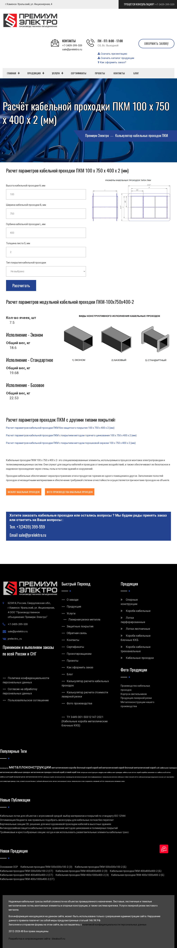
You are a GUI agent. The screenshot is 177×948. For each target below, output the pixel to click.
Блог (70, 674)
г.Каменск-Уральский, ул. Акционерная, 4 (28, 4)
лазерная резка (19, 777)
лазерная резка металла (110, 777)
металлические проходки (41, 772)
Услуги (71, 613)
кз (156, 772)
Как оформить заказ (80, 667)
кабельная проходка (168, 768)
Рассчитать (21, 285)
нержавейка (170, 777)
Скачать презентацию (113, 53)
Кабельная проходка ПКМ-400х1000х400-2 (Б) (137, 875)
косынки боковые (30, 781)
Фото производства (79, 703)
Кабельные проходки (140, 658)
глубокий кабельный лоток (44, 781)
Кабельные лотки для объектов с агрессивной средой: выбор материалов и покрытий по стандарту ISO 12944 (62, 815)
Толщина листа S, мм (18, 243)
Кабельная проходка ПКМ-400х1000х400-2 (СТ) (27, 879)
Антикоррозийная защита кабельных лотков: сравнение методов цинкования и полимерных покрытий (59, 828)
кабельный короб (6, 777)
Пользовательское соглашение (28, 700)
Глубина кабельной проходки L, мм (25, 224)
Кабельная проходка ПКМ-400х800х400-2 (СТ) (26, 875)
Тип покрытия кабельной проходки (26, 262)
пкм (78, 772)
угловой (22, 781)
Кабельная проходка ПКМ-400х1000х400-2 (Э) (82, 875)
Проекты (72, 660)
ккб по (136, 777)
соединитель (89, 781)
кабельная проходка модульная (148, 777)
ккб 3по (102, 781)
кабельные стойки (123, 777)
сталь (17, 781)
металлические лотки (34, 777)
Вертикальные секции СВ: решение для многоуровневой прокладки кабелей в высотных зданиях (55, 824)
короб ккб (97, 768)
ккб (157, 768)
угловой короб (70, 772)
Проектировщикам (79, 653)
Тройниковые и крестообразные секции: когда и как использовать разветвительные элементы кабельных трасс (64, 832)
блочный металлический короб (140, 768)
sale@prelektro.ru (72, 49)
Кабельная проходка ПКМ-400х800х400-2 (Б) (135, 871)
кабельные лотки (129, 772)
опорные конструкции (89, 772)
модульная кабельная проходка (110, 772)
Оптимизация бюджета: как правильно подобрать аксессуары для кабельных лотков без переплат (57, 820)
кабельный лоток (164, 772)
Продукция (74, 606)
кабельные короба (48, 777)
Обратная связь (77, 633)
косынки (161, 777)
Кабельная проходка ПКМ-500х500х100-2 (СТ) (26, 871)
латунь (69, 781)
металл (55, 781)
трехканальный (62, 781)
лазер (123, 781)
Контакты (73, 640)
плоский (131, 777)
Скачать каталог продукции (117, 58)
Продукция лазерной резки (136, 698)
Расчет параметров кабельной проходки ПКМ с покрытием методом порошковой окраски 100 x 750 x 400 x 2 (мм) (71, 443)
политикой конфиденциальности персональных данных (114, 924)
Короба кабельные (138, 611)
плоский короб (58, 772)
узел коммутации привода (8, 781)
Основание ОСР (9, 866)
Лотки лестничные (138, 628)
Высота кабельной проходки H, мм (25, 185)
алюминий (96, 781)
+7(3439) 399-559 (31, 526)
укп (165, 777)
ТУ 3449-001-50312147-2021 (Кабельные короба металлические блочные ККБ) (85, 721)
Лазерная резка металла (84, 619)
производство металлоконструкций (76, 777)
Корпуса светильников (134, 694)
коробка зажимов (148, 772)
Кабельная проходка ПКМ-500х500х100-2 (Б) (100, 866)
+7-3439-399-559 (164, 4)
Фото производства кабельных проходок (70, 492)
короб (139, 772)
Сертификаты (75, 647)
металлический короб (113, 768)
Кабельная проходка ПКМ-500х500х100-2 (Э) (46, 866)
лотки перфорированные (94, 777)
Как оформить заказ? (112, 62)
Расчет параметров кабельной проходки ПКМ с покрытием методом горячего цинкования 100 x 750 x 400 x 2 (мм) (71, 435)
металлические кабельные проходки (15, 772)
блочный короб (84, 768)
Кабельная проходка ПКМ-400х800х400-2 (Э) (81, 871)
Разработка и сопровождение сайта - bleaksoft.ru (37, 938)
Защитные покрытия (80, 626)
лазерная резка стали (78, 781)
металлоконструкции (30, 767)
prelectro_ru (15, 638)
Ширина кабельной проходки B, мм (26, 204)
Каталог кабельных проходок (24, 492)
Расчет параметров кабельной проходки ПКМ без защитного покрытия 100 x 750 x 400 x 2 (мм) (60, 427)
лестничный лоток (60, 777)
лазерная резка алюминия (113, 781)
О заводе (72, 599)
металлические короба (64, 767)
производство (4, 768)
